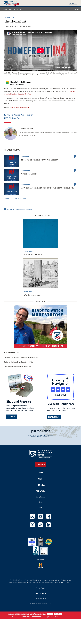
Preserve (40, 485)
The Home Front (15, 118)
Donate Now (40, 464)
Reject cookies (53, 617)
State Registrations (40, 599)
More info (58, 614)
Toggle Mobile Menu (73, 3)
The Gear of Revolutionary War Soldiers (39, 159)
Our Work (40, 491)
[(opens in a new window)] (40, 326)
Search (10, 9)
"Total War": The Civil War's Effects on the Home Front (21, 357)
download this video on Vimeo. (20, 107)
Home (12, 3)
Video (13, 17)
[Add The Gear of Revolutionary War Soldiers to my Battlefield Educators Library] (75, 156)
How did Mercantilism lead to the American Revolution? (47, 187)
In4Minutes (16, 115)
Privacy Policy (40, 588)
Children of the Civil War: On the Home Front (17, 367)
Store (43, 502)
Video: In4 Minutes (33, 254)
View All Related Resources (15, 199)
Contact (40, 507)
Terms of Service (40, 593)
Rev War (23, 156)
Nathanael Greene (29, 173)
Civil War (7, 17)
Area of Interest (29, 251)
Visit (40, 479)
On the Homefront (27, 115)
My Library (77, 9)
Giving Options (40, 497)
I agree (50, 614)
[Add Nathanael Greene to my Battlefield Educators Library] (75, 170)
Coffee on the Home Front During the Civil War (18, 362)
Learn (6, 9)
